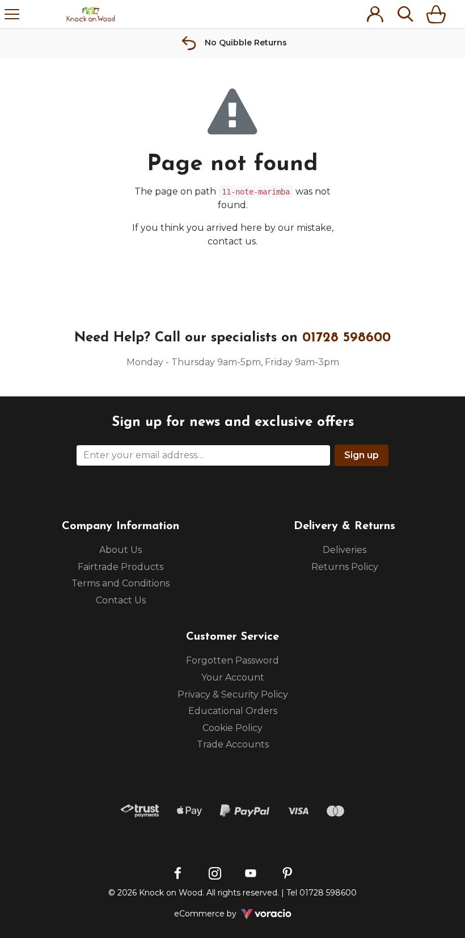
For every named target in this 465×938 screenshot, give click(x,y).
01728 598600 (346, 338)
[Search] (405, 14)
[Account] (375, 14)
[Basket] (438, 14)
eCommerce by (220, 914)
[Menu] (12, 14)
